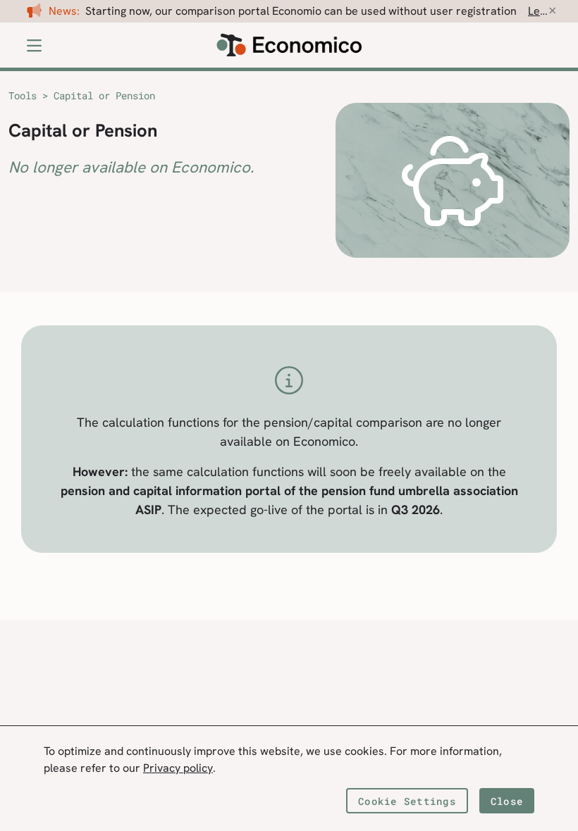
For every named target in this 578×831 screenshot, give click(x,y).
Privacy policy (178, 768)
